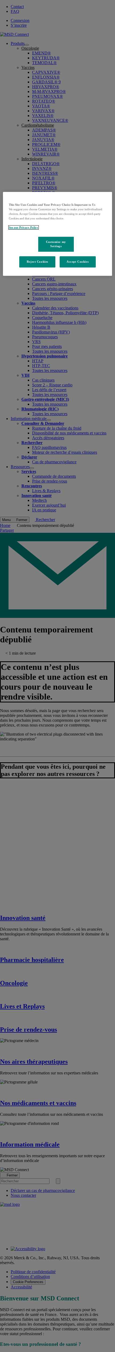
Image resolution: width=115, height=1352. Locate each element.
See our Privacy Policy (23, 227)
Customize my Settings (56, 244)
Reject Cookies (37, 261)
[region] (57, 234)
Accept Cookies (78, 261)
